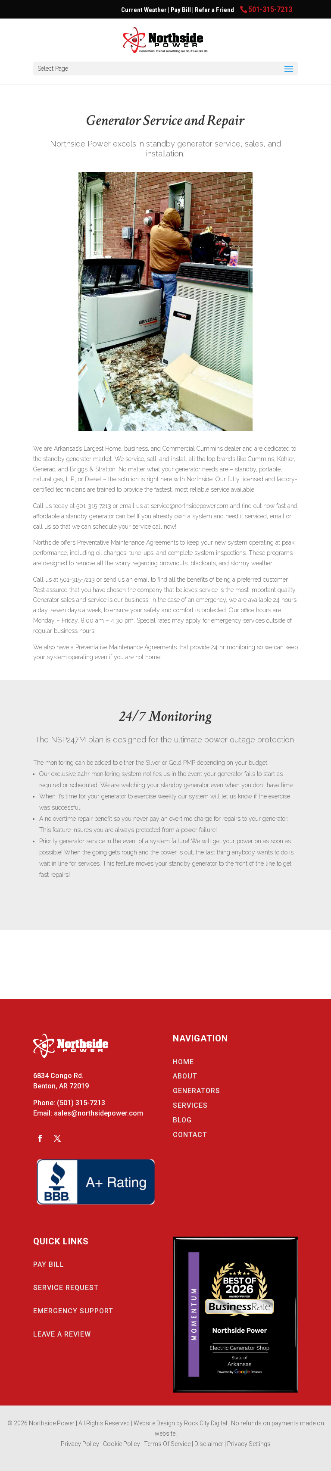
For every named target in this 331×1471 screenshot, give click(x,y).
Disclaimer (209, 1443)
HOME (183, 1062)
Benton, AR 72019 (61, 1086)
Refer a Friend (215, 10)
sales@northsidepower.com (98, 1113)
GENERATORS (196, 1091)
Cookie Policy (122, 1443)
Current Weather (144, 10)
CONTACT (190, 1135)
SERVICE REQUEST (66, 1288)
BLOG (182, 1120)
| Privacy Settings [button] (248, 1443)
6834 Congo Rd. (58, 1076)
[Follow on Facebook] (40, 1138)
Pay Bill (181, 10)
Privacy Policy (80, 1443)
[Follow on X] (57, 1138)
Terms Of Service (168, 1443)
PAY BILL (48, 1264)
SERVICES (190, 1105)
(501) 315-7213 (81, 1103)
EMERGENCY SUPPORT (73, 1311)
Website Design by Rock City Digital (180, 1423)
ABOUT (185, 1076)
